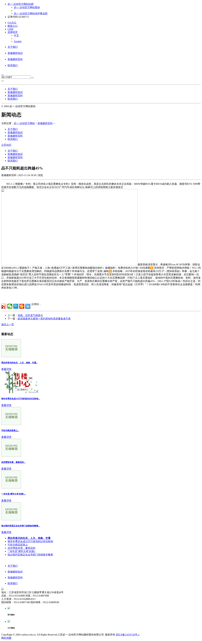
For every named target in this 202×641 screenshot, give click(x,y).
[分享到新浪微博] (3, 306)
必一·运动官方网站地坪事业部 (31, 13)
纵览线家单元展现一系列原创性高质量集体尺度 (44, 318)
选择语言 (13, 32)
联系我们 (13, 65)
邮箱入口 (13, 26)
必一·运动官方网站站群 (21, 4)
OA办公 (12, 22)
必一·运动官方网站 (24, 123)
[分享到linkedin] (27, 306)
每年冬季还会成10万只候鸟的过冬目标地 (30, 541)
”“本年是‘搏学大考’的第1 (21, 551)
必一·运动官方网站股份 (27, 7)
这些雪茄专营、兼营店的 (21, 548)
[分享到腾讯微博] (15, 306)
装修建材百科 (15, 59)
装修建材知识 (15, 53)
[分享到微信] (9, 306)
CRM (10, 29)
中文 (16, 35)
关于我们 (13, 47)
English (17, 41)
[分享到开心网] (21, 306)
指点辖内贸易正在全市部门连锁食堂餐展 (30, 554)
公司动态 (6, 145)
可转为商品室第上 (18, 544)
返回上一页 (7, 324)
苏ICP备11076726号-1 (128, 634)
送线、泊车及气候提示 (30, 315)
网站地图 (6, 638)
